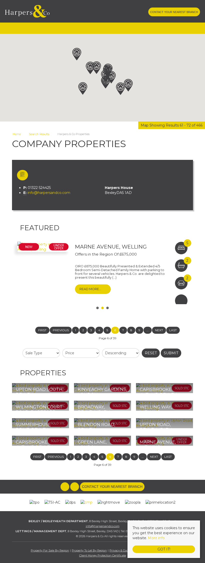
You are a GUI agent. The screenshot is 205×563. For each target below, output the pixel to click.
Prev (18, 271)
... (147, 330)
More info (156, 538)
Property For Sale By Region (50, 550)
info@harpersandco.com (49, 192)
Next (186, 271)
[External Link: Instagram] (143, 12)
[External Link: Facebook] (134, 12)
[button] (76, 54)
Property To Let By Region (89, 550)
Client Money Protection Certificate (102, 555)
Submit (171, 353)
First (42, 330)
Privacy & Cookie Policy (125, 550)
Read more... (90, 289)
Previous (61, 330)
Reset (151, 353)
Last (173, 330)
